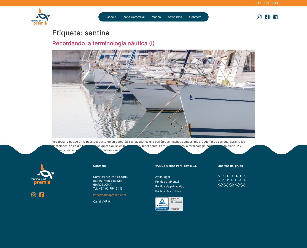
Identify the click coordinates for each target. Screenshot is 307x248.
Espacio (111, 17)
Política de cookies (168, 191)
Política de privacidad (169, 186)
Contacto (195, 17)
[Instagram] (259, 17)
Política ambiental (167, 181)
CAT (258, 3)
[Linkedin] (275, 17)
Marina (156, 17)
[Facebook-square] (267, 17)
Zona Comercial (134, 17)
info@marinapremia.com (109, 195)
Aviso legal (162, 177)
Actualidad (175, 17)
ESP (266, 3)
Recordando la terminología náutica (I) (103, 43)
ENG (275, 3)
